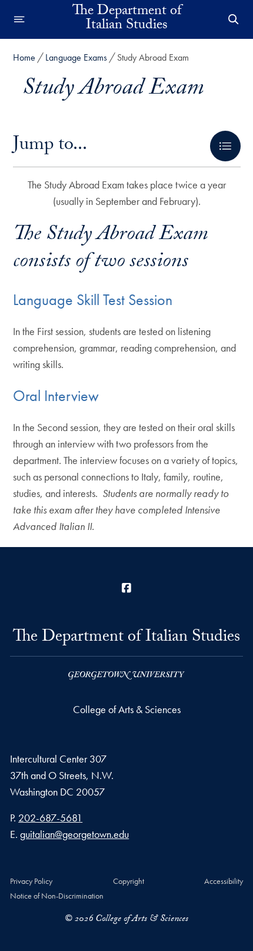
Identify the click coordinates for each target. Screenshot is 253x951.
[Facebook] (126, 588)
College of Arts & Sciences (127, 709)
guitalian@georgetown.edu (74, 834)
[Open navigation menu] (19, 19)
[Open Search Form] (233, 19)
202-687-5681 (50, 817)
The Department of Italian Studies (126, 19)
